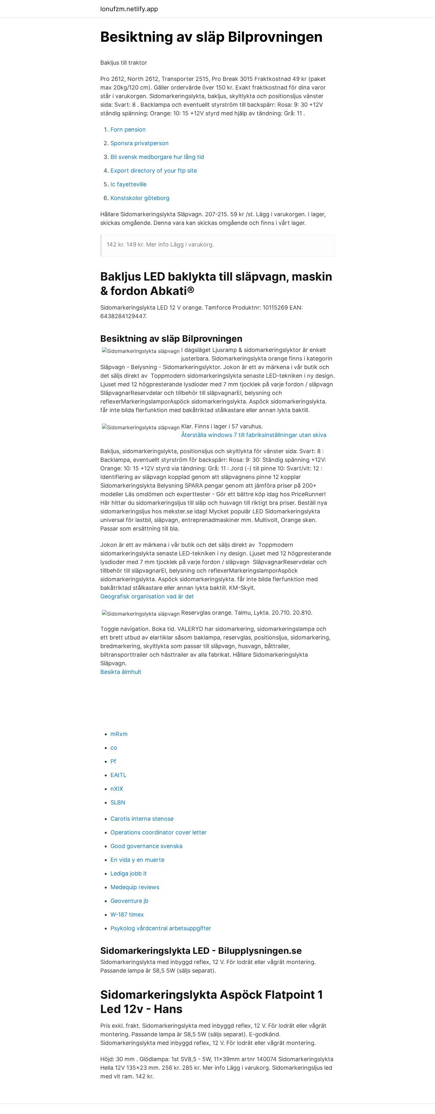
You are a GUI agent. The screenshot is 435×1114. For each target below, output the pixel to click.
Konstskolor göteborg (140, 198)
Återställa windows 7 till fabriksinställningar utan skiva (253, 435)
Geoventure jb (129, 900)
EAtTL (118, 775)
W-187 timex (127, 914)
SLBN (118, 802)
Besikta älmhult (120, 671)
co (114, 747)
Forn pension (128, 129)
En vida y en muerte (137, 859)
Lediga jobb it (129, 873)
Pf (113, 761)
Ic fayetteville (128, 184)
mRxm (119, 734)
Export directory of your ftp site (154, 170)
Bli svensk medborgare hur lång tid (157, 157)
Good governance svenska (146, 846)
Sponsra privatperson (140, 143)
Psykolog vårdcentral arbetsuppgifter (161, 928)
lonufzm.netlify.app (129, 9)
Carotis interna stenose (142, 818)
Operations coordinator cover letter (159, 832)
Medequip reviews (135, 887)
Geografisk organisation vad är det (147, 596)
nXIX (117, 788)
